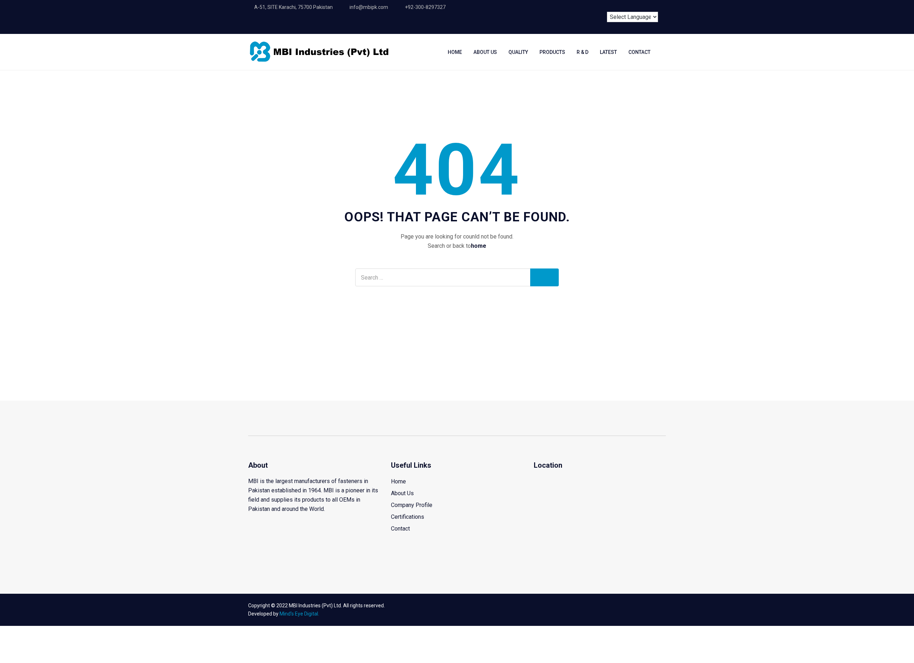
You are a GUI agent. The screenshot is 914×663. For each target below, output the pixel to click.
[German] (642, 6)
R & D (582, 52)
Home (455, 52)
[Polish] (655, 6)
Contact (639, 52)
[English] (615, 6)
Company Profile (411, 505)
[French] (629, 6)
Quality (518, 52)
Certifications (407, 516)
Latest (608, 52)
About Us (485, 52)
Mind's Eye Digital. (299, 614)
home (478, 245)
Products (552, 52)
